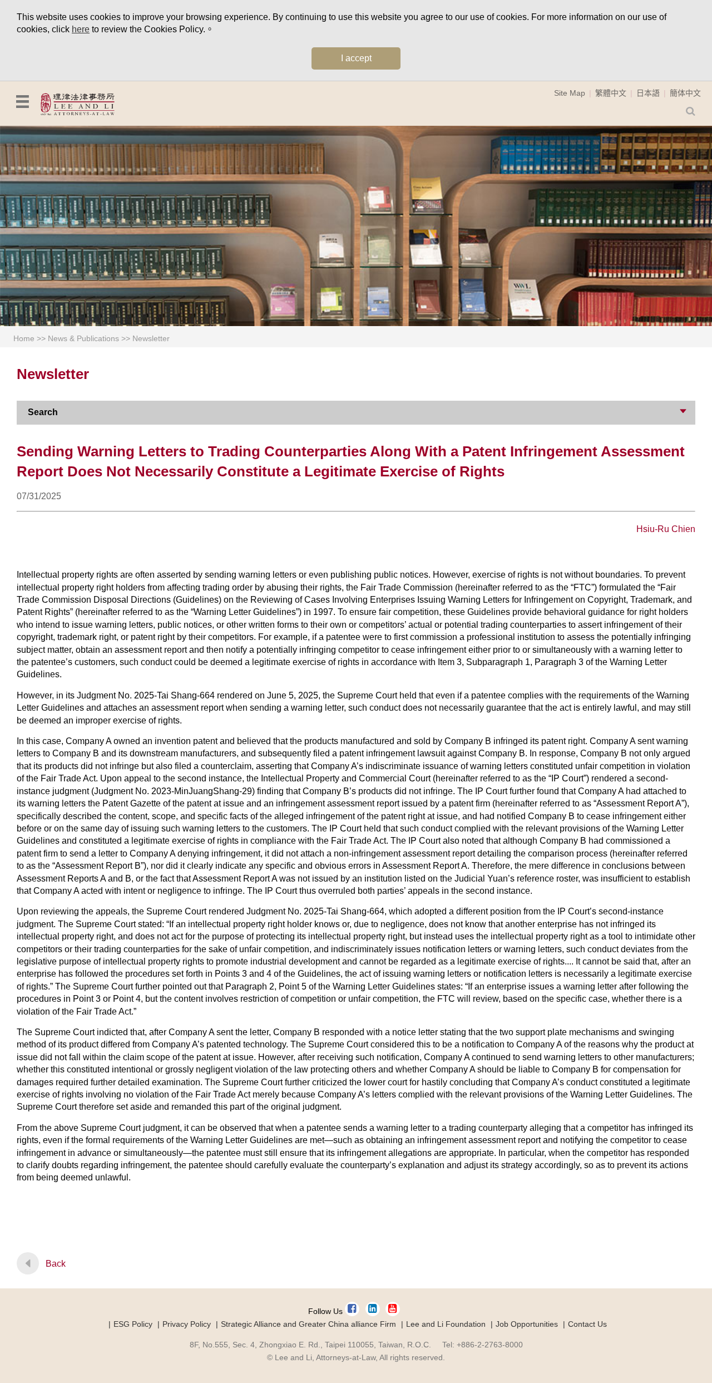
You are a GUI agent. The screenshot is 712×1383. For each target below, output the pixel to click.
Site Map (569, 92)
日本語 (648, 92)
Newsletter (151, 338)
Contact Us (587, 1324)
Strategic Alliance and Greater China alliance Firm (308, 1324)
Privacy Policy (186, 1324)
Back (56, 1263)
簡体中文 (685, 92)
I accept (356, 58)
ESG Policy (132, 1324)
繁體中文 (610, 92)
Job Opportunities (527, 1324)
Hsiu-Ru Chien (665, 529)
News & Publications (83, 338)
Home (23, 338)
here (81, 29)
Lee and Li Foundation (446, 1324)
